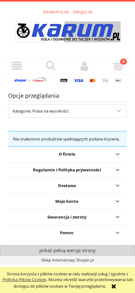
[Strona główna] (67, 32)
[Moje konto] (84, 65)
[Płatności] (67, 80)
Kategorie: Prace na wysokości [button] (40, 111)
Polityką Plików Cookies (24, 279)
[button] (17, 65)
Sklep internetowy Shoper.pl (67, 260)
